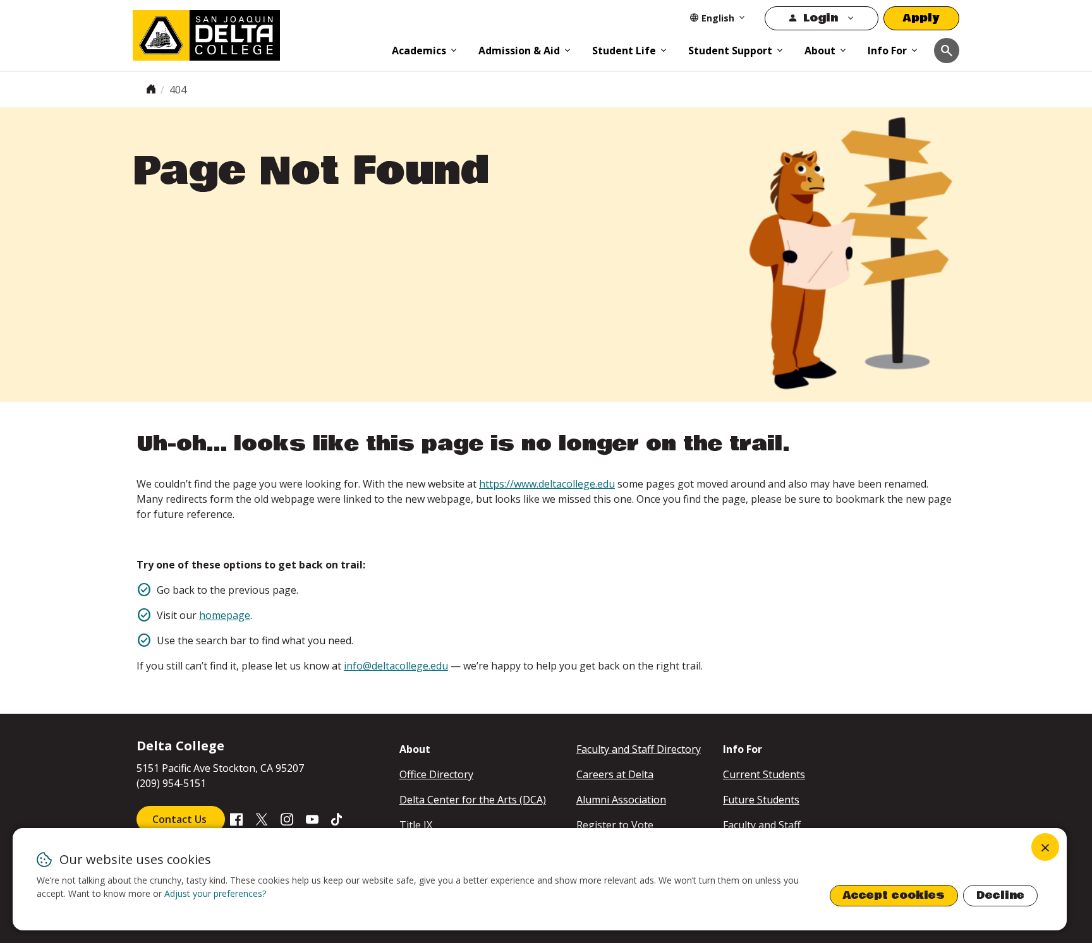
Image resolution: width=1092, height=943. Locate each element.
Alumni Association (621, 800)
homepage (224, 615)
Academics (419, 50)
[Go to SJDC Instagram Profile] (287, 819)
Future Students (761, 800)
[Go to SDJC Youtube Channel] (312, 819)
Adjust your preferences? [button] (215, 893)
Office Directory (436, 774)
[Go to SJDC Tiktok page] (337, 819)
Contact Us (180, 819)
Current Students (764, 774)
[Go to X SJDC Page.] (261, 819)
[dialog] (540, 879)
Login (820, 18)
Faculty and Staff (762, 825)
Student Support (730, 50)
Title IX (415, 825)
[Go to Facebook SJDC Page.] (236, 819)
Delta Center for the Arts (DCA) (472, 800)
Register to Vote (614, 825)
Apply (921, 18)
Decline (1000, 895)
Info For (887, 50)
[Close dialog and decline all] (1045, 847)
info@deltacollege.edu (396, 666)
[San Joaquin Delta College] (256, 33)
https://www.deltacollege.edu (547, 484)
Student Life (624, 50)
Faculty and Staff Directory (638, 749)
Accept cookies (894, 895)
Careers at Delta (614, 774)
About (819, 50)
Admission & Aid (519, 50)
